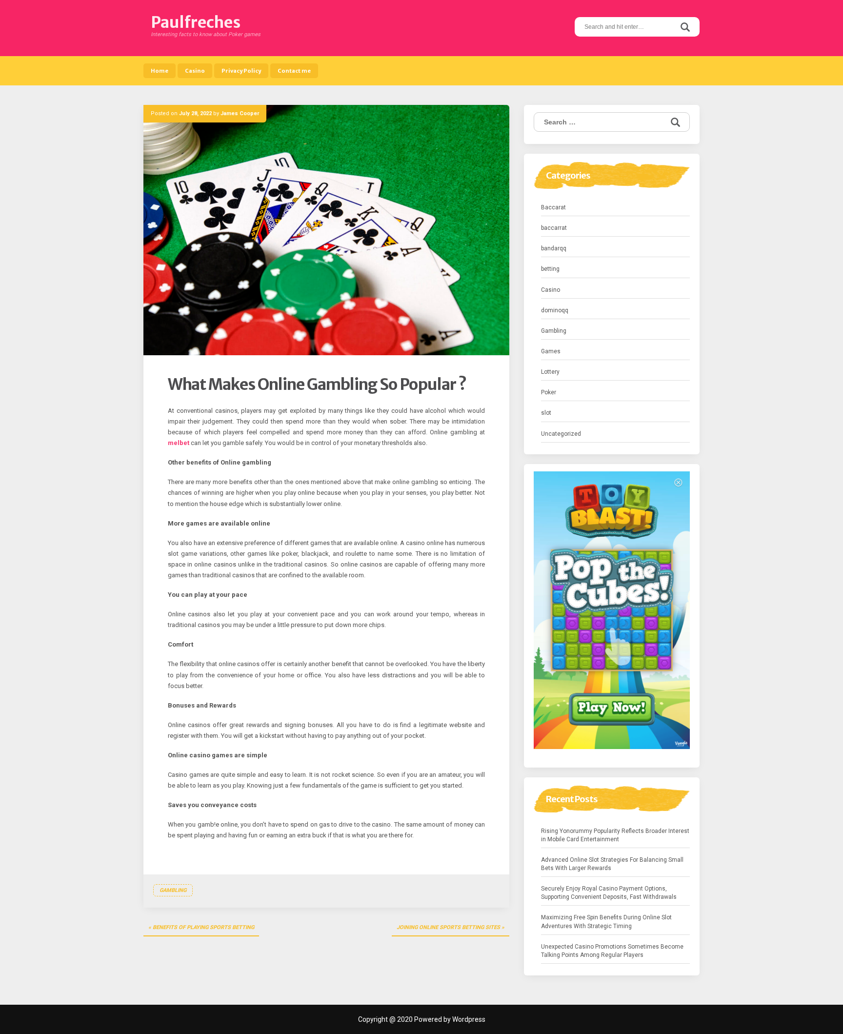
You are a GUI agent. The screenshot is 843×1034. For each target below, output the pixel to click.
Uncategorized (561, 433)
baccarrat (554, 227)
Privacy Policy (241, 70)
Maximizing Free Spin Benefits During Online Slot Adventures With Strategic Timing (606, 921)
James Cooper (240, 113)
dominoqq (554, 310)
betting (550, 268)
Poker (548, 392)
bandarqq (553, 248)
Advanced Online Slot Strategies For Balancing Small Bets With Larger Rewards (612, 864)
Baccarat (553, 207)
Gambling (173, 890)
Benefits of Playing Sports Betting (203, 927)
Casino (195, 70)
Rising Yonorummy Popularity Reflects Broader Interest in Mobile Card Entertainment (615, 835)
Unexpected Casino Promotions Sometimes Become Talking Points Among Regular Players (612, 950)
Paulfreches (196, 22)
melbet (178, 442)
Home (159, 70)
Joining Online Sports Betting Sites (448, 927)
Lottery (550, 371)
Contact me (294, 70)
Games (551, 351)
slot (546, 412)
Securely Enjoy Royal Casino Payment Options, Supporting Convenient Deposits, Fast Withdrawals (609, 892)
